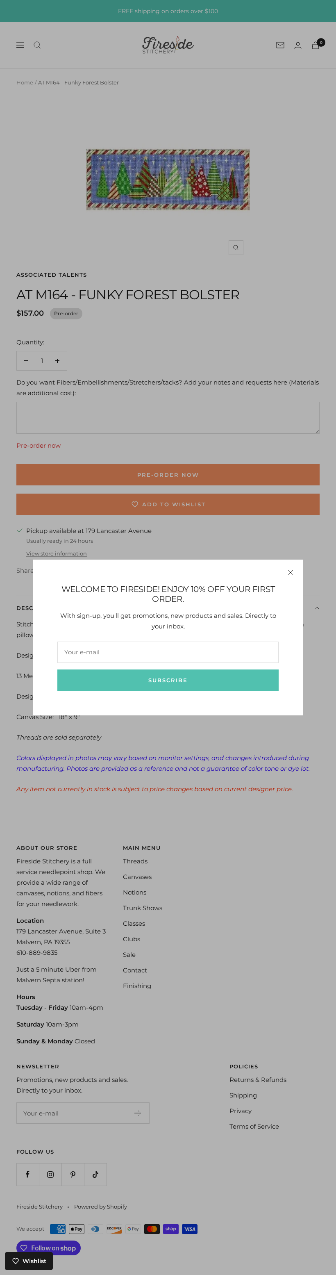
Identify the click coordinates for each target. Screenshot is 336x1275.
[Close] (290, 572)
